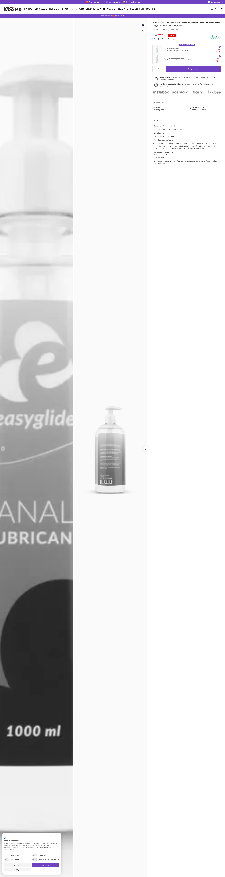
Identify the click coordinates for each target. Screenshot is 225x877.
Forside (155, 22)
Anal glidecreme (198, 22)
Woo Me (12, 9)
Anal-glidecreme (170, 29)
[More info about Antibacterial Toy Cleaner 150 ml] (220, 46)
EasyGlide (156, 29)
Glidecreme (186, 22)
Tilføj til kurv (193, 69)
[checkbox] (6, 855)
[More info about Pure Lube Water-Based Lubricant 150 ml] (220, 56)
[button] (145, 448)
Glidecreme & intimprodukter (169, 22)
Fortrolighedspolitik (51, 836)
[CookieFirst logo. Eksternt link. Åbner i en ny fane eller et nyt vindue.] (5, 838)
